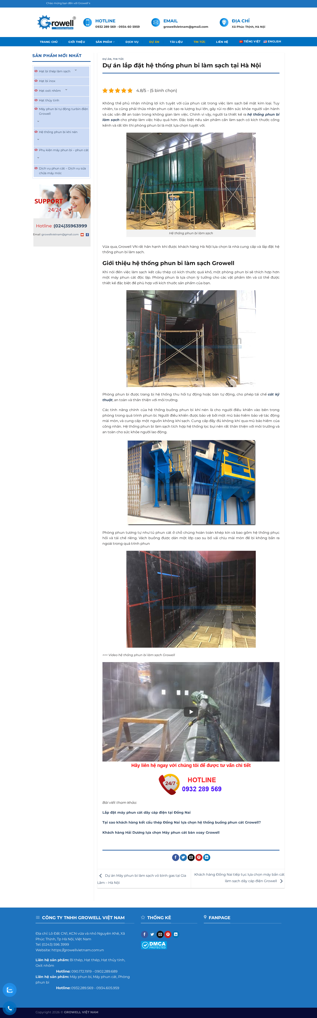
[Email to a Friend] (191, 857)
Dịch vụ (132, 41)
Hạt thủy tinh (49, 100)
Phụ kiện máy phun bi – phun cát (64, 150)
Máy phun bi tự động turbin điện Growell (63, 111)
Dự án (154, 41)
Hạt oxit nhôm (50, 91)
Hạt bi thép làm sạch (54, 71)
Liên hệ (222, 41)
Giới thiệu (76, 41)
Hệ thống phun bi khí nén (58, 132)
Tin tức (200, 41)
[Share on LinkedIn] (206, 857)
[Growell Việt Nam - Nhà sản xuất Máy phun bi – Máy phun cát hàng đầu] (56, 22)
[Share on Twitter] (183, 857)
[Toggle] (76, 70)
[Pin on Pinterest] (198, 857)
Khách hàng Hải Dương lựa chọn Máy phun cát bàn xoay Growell (161, 832)
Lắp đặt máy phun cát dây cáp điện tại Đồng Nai (146, 812)
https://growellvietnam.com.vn (78, 950)
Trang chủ (49, 41)
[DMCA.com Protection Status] (154, 945)
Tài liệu (176, 41)
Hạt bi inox (47, 81)
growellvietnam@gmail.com (60, 234)
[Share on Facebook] (175, 857)
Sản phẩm (104, 41)
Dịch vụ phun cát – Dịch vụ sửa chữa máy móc (62, 170)
